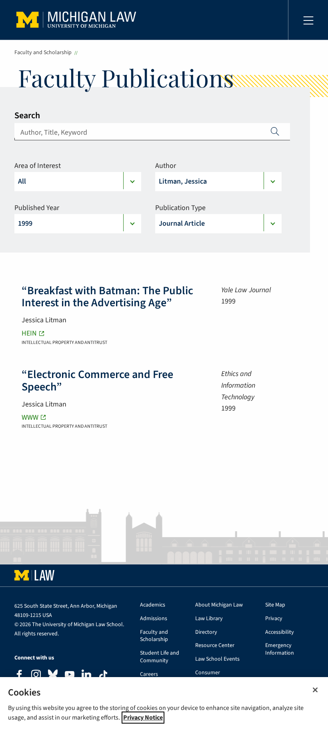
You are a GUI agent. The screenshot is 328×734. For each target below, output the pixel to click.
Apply (275, 131)
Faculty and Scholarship (43, 53)
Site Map (275, 605)
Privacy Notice (143, 717)
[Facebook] (19, 676)
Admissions (153, 619)
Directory (206, 632)
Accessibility (279, 632)
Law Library (209, 619)
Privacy (273, 619)
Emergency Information (279, 649)
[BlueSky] (53, 676)
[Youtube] (69, 676)
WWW (30, 417)
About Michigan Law (219, 605)
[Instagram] (36, 676)
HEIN (29, 333)
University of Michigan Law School (78, 20)
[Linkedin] (86, 676)
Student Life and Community (159, 657)
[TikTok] (103, 675)
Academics (152, 605)
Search (27, 115)
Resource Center (214, 645)
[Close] (315, 690)
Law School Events (217, 659)
